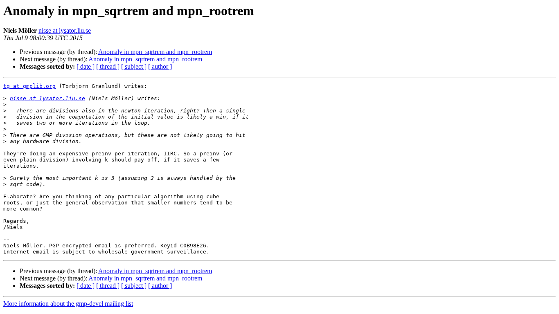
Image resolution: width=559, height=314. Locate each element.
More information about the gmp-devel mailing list (68, 303)
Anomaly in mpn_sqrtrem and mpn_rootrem (155, 51)
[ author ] (160, 66)
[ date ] (86, 66)
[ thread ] (107, 66)
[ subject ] (134, 66)
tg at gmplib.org (29, 86)
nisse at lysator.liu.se (64, 30)
